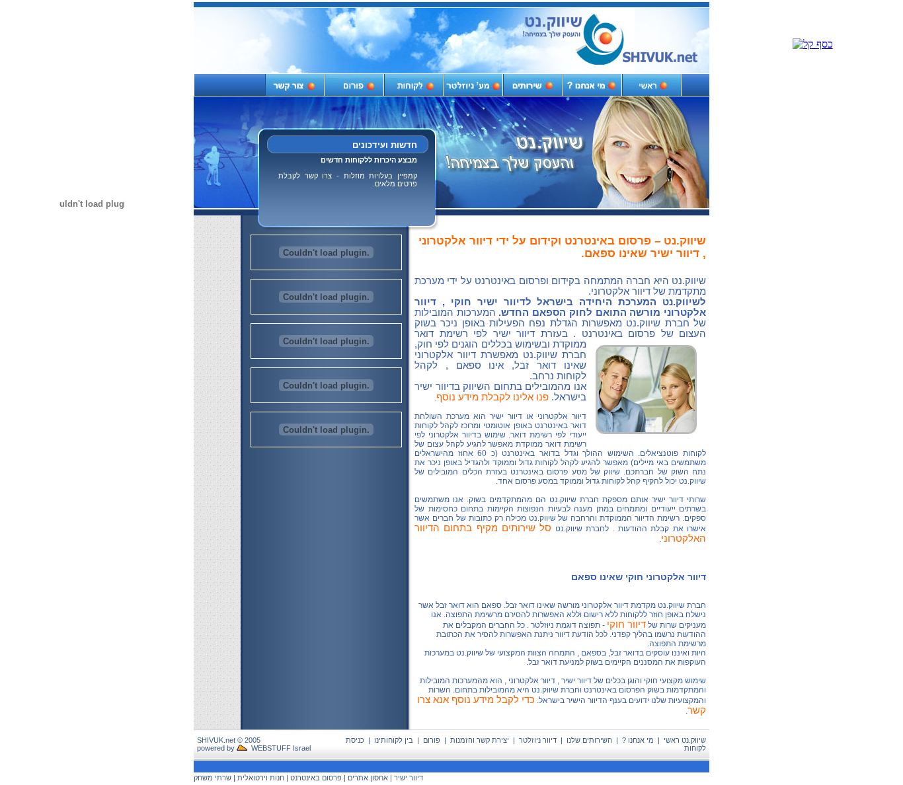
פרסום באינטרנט (316, 778)
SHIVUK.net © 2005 (228, 740)
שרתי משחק (212, 778)
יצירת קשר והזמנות (479, 740)
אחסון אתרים (368, 778)
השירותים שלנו (589, 740)
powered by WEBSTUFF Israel (254, 748)
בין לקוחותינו (393, 740)
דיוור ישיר (408, 778)
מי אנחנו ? (638, 740)
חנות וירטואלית (260, 778)
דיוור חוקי (626, 624)
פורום (431, 740)
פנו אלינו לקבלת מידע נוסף (492, 397)
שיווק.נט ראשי (685, 740)
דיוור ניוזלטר (538, 740)
